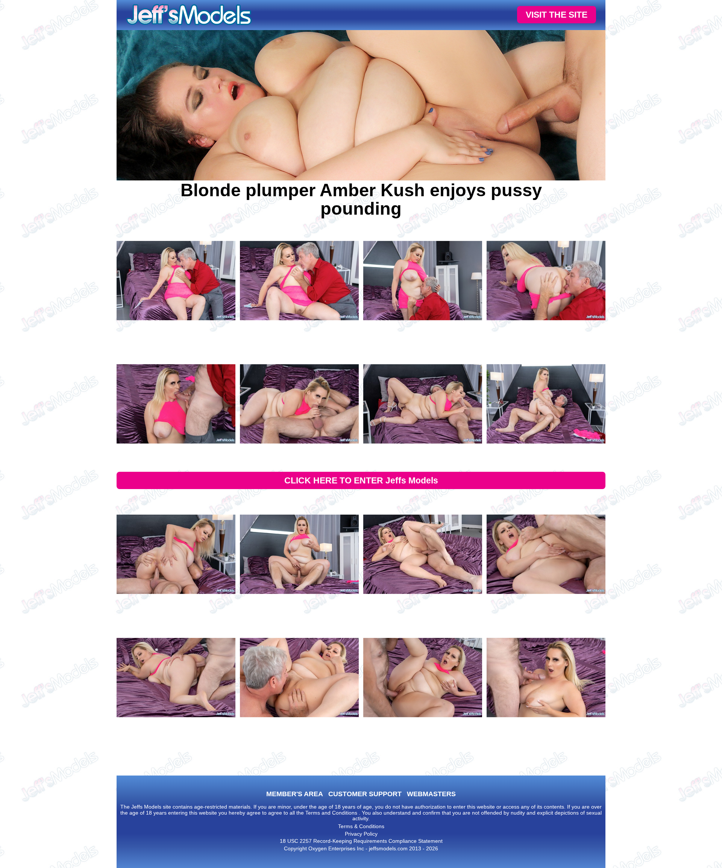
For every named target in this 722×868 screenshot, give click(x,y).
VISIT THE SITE (556, 15)
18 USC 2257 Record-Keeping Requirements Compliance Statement (361, 841)
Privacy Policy (361, 834)
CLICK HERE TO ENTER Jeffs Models (361, 480)
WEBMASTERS (431, 794)
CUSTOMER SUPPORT (365, 794)
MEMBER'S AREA (294, 794)
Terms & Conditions (361, 826)
